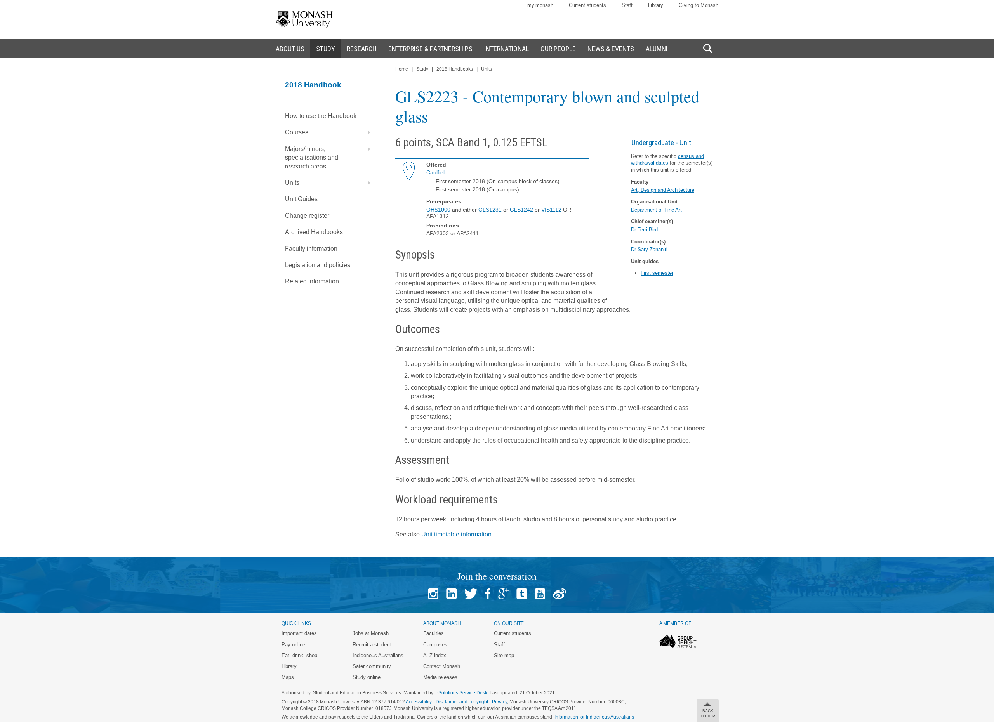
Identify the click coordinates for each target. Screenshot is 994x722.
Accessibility (419, 702)
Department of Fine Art (656, 210)
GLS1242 (521, 210)
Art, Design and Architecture (662, 190)
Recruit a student (372, 644)
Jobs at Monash (371, 633)
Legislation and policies (317, 265)
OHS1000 (438, 210)
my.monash (540, 5)
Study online (367, 677)
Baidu (559, 593)
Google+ (503, 593)
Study (422, 69)
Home (401, 69)
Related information (312, 281)
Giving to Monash (698, 5)
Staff (627, 5)
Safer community (372, 666)
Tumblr (521, 593)
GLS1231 (490, 210)
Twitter (470, 593)
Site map (504, 655)
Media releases (440, 677)
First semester (657, 273)
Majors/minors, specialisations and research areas (311, 158)
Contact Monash (441, 666)
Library (655, 5)
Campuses (435, 644)
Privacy (499, 702)
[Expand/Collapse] (366, 132)
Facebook (487, 593)
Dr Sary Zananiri (649, 249)
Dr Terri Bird (644, 230)
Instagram (433, 593)
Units (292, 182)
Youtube (540, 593)
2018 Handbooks (454, 69)
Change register (307, 215)
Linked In (451, 593)
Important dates (299, 633)
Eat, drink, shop (299, 655)
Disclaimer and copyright (462, 702)
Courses (296, 132)
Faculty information (311, 248)
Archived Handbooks (314, 232)
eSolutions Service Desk (461, 693)
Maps (288, 677)
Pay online (293, 644)
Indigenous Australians (378, 655)
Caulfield (437, 172)
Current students (587, 5)
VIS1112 (551, 210)
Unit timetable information (456, 534)
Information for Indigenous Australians (594, 717)
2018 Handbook (313, 85)
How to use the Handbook (320, 116)
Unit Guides (301, 199)
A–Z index (434, 655)
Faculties (433, 633)
